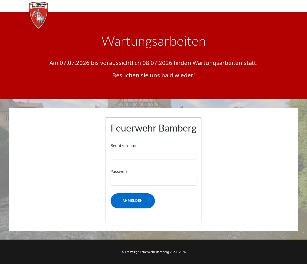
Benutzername (124, 145)
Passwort (119, 171)
